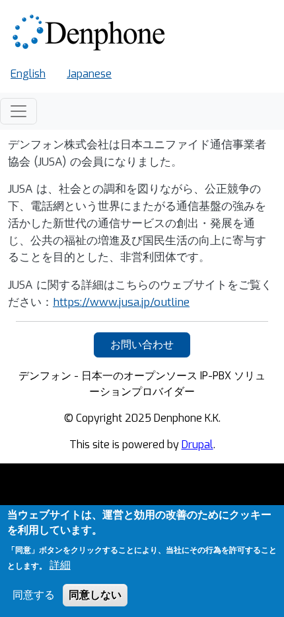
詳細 (60, 565)
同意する (34, 595)
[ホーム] (91, 33)
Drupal (197, 444)
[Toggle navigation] (18, 111)
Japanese (89, 74)
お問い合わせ (142, 344)
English (28, 74)
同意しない (95, 594)
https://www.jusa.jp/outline (121, 302)
